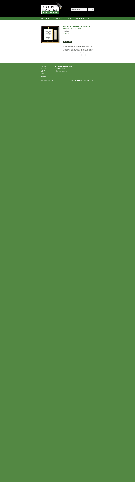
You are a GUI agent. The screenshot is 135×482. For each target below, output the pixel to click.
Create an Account (90, 6)
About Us (43, 70)
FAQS (42, 71)
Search (42, 73)
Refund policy (43, 76)
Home (42, 21)
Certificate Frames (68, 18)
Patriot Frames (57, 18)
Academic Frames (80, 18)
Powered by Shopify (51, 80)
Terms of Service (44, 74)
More (87, 18)
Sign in (84, 6)
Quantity (64, 37)
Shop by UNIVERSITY (46, 18)
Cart (92, 9)
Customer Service (44, 68)
